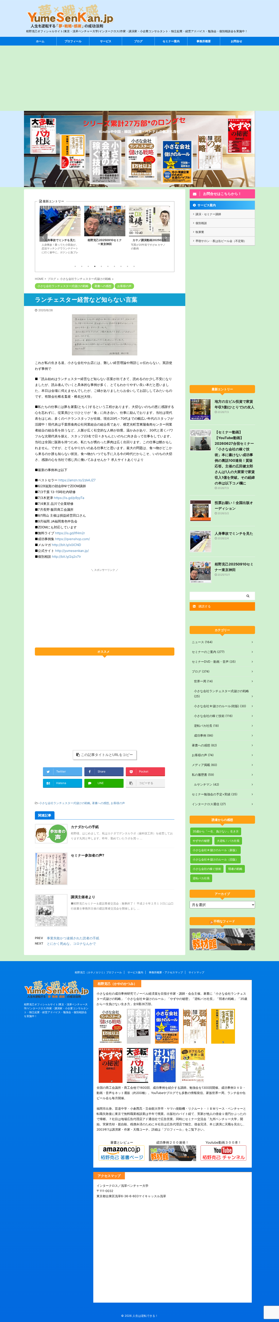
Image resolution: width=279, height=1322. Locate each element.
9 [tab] (127, 266)
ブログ (138, 41)
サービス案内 (206, 205)
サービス (105, 41)
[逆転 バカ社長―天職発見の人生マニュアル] (164, 1080)
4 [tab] (95, 266)
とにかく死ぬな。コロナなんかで (71, 944)
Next (166, 238)
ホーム (40, 41)
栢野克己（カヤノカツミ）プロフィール (98, 972)
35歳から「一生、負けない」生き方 (216, 831)
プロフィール (73, 41)
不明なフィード (224, 921)
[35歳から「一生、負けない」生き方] (223, 1041)
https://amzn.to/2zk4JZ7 (77, 480)
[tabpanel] (60, 234)
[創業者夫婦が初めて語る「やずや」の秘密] (110, 1080)
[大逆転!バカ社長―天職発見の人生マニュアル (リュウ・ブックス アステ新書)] (137, 1080)
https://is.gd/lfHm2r (70, 533)
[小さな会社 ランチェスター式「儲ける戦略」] (110, 1041)
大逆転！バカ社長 (228, 840)
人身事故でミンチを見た (234, 533)
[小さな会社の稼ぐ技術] (139, 1041)
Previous (43, 238)
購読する (204, 606)
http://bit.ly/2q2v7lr (66, 556)
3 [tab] (88, 266)
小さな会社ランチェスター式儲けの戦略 (64, 803)
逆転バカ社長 (201, 878)
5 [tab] (101, 266)
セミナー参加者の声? (87, 855)
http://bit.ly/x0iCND (66, 545)
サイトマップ (196, 972)
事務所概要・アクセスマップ (166, 972)
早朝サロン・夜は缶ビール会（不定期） (221, 241)
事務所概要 (204, 41)
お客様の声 (118, 803)
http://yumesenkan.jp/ (72, 551)
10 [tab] (134, 266)
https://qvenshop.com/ (72, 539)
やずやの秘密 (201, 840)
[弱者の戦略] (195, 1041)
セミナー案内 (171, 41)
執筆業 (200, 232)
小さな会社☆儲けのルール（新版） (215, 850)
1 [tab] (75, 266)
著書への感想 (100, 803)
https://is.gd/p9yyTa (69, 498)
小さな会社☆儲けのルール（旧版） (215, 859)
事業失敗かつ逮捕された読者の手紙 (73, 938)
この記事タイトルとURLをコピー (107, 754)
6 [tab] (108, 266)
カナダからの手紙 (85, 827)
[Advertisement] (139, 78)
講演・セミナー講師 (208, 214)
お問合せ (236, 41)
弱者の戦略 (235, 869)
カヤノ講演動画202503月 (105, 240)
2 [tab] (82, 266)
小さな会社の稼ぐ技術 (207, 869)
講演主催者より (83, 897)
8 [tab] (121, 266)
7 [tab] (114, 266)
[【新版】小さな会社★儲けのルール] (167, 1041)
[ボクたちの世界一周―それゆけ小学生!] (193, 1080)
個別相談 (201, 223)
